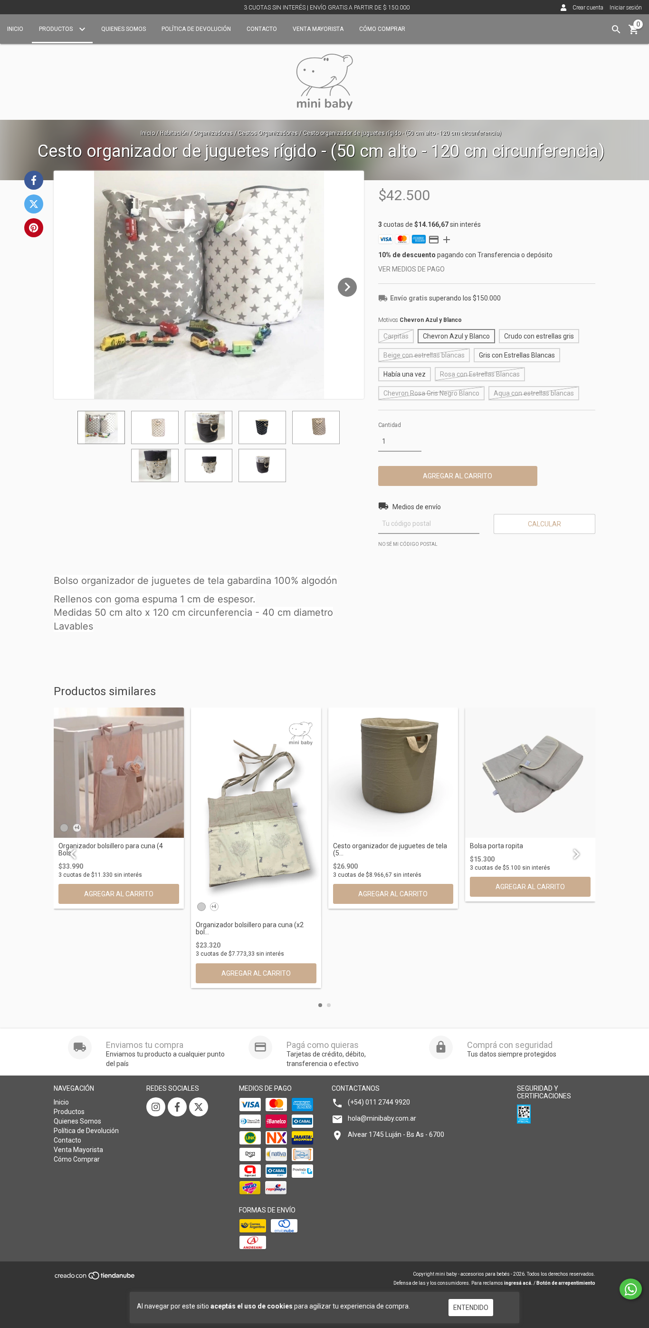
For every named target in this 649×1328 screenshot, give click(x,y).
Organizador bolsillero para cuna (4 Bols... (110, 850)
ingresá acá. (518, 1283)
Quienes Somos (123, 29)
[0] (634, 33)
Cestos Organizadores (268, 133)
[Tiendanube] (95, 1278)
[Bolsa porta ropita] (530, 773)
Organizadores (213, 133)
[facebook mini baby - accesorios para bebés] (177, 1106)
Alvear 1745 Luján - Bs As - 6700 (396, 1134)
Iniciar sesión (626, 7)
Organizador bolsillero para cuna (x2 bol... (250, 928)
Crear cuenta (588, 7)
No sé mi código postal (408, 544)
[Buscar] (616, 29)
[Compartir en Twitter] (33, 203)
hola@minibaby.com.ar (382, 1118)
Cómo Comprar (382, 29)
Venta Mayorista (318, 29)
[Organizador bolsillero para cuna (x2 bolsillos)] (256, 812)
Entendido (470, 1307)
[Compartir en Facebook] (33, 180)
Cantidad (389, 425)
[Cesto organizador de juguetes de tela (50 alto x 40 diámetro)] (393, 773)
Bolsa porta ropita (496, 846)
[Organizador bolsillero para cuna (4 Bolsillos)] (119, 773)
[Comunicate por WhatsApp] (631, 1289)
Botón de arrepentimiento (565, 1283)
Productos (56, 29)
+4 (77, 827)
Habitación (174, 133)
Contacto (262, 29)
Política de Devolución (196, 29)
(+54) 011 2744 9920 (379, 1102)
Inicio (15, 29)
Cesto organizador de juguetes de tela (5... (390, 850)
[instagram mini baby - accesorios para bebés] (155, 1106)
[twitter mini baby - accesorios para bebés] (198, 1106)
